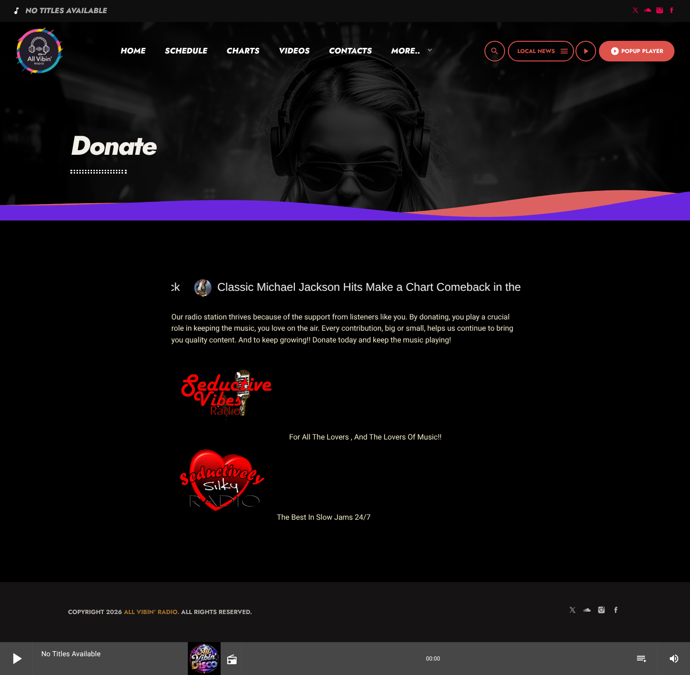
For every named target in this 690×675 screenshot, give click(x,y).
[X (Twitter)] (635, 11)
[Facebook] (671, 11)
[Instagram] (660, 11)
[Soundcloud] (648, 11)
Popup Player (636, 51)
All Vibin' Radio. (151, 611)
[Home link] (39, 51)
